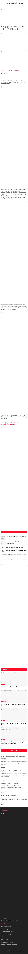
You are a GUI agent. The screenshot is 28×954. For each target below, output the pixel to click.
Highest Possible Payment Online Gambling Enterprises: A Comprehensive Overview (14, 555)
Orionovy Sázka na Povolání (9, 783)
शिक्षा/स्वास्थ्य (4, 701)
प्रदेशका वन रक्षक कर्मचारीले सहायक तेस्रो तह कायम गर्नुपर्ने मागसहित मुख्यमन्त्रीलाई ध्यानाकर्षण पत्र (12, 743)
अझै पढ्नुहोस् (3, 768)
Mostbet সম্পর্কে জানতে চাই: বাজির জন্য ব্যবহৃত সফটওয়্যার (13, 758)
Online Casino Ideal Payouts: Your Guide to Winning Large (14, 559)
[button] (4, 76)
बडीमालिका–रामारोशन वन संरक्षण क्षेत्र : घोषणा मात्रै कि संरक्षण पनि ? (13, 724)
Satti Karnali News (11, 951)
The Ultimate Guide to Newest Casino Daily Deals (13, 547)
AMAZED (21, 951)
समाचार (3, 684)
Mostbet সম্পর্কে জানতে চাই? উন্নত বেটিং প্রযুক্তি (13, 771)
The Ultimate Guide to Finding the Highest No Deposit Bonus (14, 551)
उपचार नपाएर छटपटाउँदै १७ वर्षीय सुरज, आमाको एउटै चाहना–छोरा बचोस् (16, 542)
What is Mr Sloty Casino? (8, 795)
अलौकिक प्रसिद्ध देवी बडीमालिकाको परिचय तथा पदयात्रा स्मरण (17, 537)
